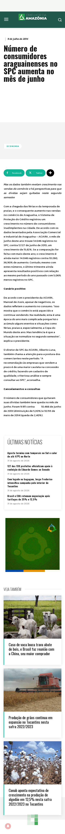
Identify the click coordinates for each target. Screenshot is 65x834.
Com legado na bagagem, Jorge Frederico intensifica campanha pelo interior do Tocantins (29, 482)
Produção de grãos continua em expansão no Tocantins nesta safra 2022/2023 (30, 722)
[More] (50, 173)
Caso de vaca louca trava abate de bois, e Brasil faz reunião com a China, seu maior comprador (31, 649)
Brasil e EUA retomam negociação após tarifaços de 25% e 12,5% (28, 497)
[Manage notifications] (8, 826)
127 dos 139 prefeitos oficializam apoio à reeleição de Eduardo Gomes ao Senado (29, 467)
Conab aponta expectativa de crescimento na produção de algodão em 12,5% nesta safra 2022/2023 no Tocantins (30, 797)
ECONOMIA (13, 146)
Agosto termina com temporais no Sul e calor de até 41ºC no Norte (32, 454)
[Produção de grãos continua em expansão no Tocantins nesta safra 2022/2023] (32, 690)
